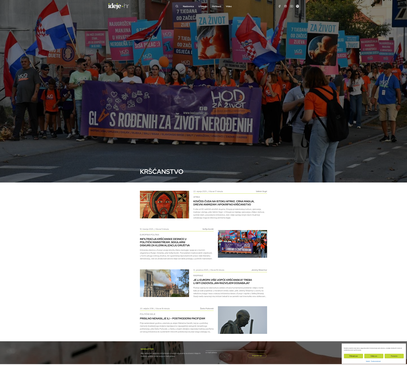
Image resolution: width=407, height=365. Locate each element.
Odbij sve (374, 356)
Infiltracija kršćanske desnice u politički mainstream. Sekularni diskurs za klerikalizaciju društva (165, 242)
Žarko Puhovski (207, 308)
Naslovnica (188, 6)
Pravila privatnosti (376, 361)
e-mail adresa (211, 352)
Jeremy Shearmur (259, 270)
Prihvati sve (353, 356)
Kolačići (368, 361)
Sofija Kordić (208, 229)
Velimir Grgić (261, 191)
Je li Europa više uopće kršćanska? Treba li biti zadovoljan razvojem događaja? (222, 281)
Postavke (394, 356)
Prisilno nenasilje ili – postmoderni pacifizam (172, 318)
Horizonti (216, 6)
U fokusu (203, 6)
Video (229, 6)
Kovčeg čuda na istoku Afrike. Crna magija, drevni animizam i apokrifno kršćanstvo (223, 203)
